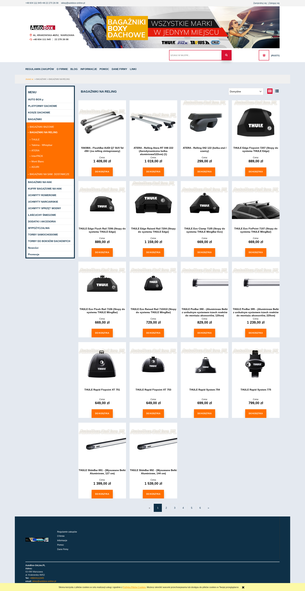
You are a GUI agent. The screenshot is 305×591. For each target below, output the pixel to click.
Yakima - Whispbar (41, 145)
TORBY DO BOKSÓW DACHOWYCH (49, 241)
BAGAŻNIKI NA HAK (40, 182)
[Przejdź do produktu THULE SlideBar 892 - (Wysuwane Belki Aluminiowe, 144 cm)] (153, 445)
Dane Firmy (62, 549)
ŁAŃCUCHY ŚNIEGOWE (42, 215)
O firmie (61, 536)
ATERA (35, 150)
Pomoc (60, 545)
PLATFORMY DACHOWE (42, 106)
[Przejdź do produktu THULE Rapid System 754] (204, 364)
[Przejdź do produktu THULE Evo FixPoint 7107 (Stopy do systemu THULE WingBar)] (256, 203)
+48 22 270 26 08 (49, 3)
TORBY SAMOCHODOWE (43, 234)
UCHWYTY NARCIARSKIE (43, 201)
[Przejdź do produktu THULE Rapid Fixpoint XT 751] (102, 364)
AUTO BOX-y (35, 99)
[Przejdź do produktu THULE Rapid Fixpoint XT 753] (153, 364)
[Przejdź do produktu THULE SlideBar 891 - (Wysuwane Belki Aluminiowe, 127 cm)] (102, 445)
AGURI (35, 167)
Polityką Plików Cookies (134, 587)
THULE (35, 139)
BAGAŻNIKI (35, 119)
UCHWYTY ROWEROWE (42, 195)
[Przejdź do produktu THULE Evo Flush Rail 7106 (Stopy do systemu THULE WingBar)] (102, 284)
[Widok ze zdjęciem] (270, 91)
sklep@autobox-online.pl (73, 3)
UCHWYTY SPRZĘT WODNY (44, 208)
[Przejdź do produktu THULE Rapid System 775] (256, 364)
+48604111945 (36, 578)
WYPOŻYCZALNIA (39, 228)
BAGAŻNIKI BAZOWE (42, 126)
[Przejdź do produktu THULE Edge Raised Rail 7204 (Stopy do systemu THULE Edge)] (153, 203)
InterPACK (37, 156)
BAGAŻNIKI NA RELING (44, 132)
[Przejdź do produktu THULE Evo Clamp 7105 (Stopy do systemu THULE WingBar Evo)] (204, 203)
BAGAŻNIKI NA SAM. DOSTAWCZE (49, 174)
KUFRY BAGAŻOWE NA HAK (45, 188)
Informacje (62, 540)
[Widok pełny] (277, 91)
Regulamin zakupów (67, 532)
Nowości (33, 247)
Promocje (33, 254)
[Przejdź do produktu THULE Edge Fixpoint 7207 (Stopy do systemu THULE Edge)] (256, 122)
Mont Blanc (37, 161)
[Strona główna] (152, 27)
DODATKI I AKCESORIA (42, 221)
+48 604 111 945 (33, 3)
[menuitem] (40, 69)
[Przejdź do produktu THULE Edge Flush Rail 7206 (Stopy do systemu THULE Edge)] (102, 203)
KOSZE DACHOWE (39, 112)
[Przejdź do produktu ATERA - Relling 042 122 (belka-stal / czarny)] (204, 122)
